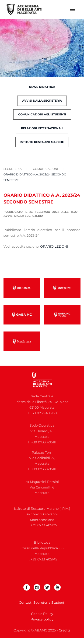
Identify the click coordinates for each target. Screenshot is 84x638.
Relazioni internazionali (42, 128)
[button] (72, 9)
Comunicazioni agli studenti (42, 114)
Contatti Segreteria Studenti (42, 602)
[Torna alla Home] (27, 9)
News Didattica (42, 87)
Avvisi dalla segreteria (42, 100)
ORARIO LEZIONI (54, 246)
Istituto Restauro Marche (42, 142)
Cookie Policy (42, 614)
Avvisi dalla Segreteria (23, 215)
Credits (64, 630)
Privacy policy (42, 619)
